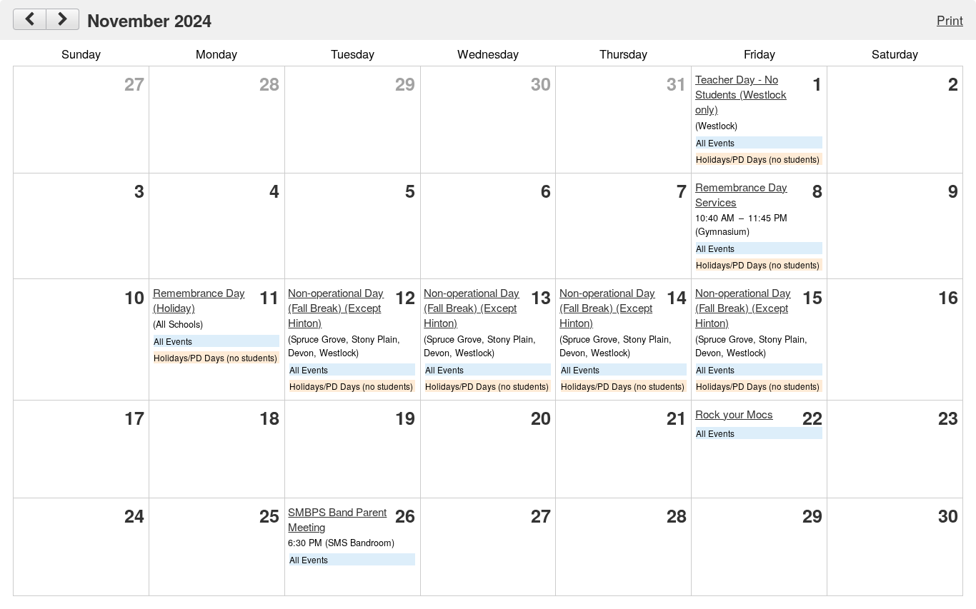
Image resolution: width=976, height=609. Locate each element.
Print (950, 20)
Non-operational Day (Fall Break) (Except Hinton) (336, 307)
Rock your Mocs (734, 413)
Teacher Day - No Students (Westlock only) (741, 93)
